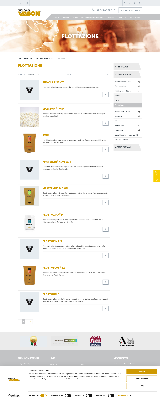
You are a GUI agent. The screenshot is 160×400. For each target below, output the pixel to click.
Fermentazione (120, 86)
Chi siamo (56, 17)
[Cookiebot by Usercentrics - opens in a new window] (14, 395)
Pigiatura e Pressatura (123, 81)
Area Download (134, 17)
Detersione (119, 130)
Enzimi (117, 96)
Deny (142, 386)
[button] (21, 3)
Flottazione (119, 105)
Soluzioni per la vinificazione (92, 17)
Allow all (142, 371)
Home (20, 59)
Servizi (75, 17)
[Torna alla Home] (28, 11)
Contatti (122, 17)
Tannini (117, 100)
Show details (123, 396)
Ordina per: (21, 74)
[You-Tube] (134, 3)
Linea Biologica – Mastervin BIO (126, 135)
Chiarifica (118, 116)
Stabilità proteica (121, 140)
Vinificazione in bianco (43, 59)
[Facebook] (124, 3)
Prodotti (66, 17)
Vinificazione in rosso (122, 111)
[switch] (68, 395)
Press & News (110, 17)
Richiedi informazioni (130, 10)
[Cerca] (107, 74)
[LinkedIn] (139, 3)
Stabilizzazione (120, 121)
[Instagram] (129, 3)
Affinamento (119, 126)
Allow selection (142, 379)
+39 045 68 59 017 (104, 10)
